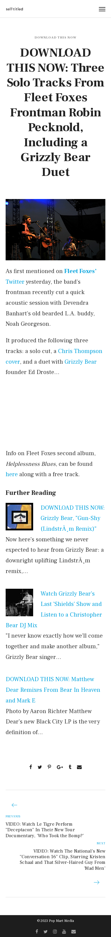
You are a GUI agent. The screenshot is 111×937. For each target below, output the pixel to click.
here (12, 474)
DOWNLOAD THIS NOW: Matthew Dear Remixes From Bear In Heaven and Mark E (53, 690)
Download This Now (55, 37)
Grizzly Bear (81, 362)
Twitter (15, 282)
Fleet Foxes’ (80, 271)
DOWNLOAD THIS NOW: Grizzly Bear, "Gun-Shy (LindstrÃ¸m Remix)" (73, 518)
